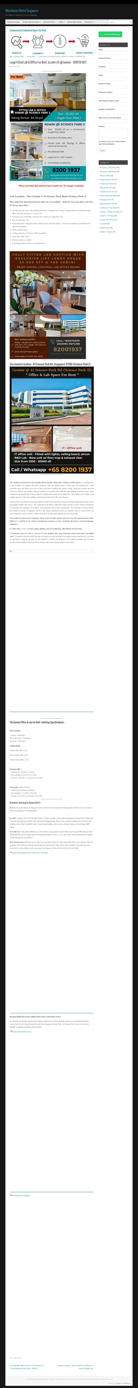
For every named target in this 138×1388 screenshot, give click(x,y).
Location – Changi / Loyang (109, 211)
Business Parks (19, 56)
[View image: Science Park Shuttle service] (52, 1111)
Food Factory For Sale (107, 191)
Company (102, 66)
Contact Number (105, 58)
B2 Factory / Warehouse (108, 171)
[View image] (48, 127)
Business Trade (104, 84)
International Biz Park (107, 203)
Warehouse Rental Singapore (21, 11)
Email (101, 75)
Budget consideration (107, 109)
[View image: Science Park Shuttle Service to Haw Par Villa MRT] (52, 932)
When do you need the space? (110, 118)
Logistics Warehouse (107, 219)
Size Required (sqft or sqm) (109, 101)
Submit (102, 150)
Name (101, 49)
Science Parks (31, 56)
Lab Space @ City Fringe (108, 207)
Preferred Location (105, 92)
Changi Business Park (107, 179)
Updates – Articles (106, 232)
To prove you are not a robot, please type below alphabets (112, 143)
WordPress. (126, 1383)
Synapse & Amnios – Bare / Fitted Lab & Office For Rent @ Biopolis (75, 1366)
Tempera (118, 1383)
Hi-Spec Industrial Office (108, 195)
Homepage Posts (105, 199)
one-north (103, 223)
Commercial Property (107, 183)
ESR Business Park (106, 187)
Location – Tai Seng (107, 215)
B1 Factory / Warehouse (108, 167)
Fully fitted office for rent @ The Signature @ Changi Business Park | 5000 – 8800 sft (27, 1366)
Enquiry (101, 126)
